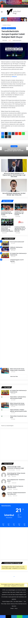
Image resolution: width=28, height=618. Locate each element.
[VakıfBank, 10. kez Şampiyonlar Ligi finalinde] (21, 207)
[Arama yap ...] (26, 12)
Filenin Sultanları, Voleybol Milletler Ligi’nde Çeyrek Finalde (18, 410)
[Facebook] (2, 133)
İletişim (12, 608)
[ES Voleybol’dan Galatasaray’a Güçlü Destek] (5, 255)
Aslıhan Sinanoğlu (11, 469)
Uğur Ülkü (10, 489)
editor (9, 476)
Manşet (9, 25)
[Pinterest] (16, 133)
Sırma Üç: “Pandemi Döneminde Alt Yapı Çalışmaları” (16, 493)
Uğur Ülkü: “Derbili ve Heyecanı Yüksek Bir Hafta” (15, 486)
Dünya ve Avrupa (11, 28)
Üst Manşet (14, 146)
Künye (16, 608)
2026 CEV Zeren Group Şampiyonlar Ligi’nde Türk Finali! (14, 149)
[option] (14, 148)
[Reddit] (20, 133)
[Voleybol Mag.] (14, 12)
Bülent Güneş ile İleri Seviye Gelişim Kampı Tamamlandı (17, 369)
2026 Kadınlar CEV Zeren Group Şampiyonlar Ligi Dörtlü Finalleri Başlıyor (7, 229)
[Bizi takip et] (26, 585)
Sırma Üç (9, 495)
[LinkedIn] (9, 133)
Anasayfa (4, 25)
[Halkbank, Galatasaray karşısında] (5, 249)
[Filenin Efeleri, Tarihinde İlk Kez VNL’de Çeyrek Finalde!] (5, 399)
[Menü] (2, 12)
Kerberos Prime (14, 603)
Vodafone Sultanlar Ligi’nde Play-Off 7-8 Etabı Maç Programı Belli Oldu (20, 229)
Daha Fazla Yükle (14, 376)
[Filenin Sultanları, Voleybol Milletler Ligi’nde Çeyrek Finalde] (5, 411)
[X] (6, 133)
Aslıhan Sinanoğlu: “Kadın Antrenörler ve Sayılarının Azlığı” (15, 467)
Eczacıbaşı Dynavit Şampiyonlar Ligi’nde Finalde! (6, 213)
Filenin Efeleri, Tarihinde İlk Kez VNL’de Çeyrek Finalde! (18, 397)
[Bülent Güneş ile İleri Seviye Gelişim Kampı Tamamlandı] (5, 370)
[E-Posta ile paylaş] (6, 136)
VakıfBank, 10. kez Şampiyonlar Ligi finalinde (19, 213)
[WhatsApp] (23, 133)
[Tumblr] (13, 133)
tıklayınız (14, 76)
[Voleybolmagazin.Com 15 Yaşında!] (5, 313)
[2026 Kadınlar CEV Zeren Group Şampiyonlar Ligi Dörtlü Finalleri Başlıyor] (7, 222)
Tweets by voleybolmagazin (7, 425)
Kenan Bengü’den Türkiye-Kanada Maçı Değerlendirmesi (16, 473)
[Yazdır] (9, 136)
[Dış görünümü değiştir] (23, 12)
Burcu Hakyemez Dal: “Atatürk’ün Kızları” (16, 480)
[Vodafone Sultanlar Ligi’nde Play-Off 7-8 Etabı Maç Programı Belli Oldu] (21, 222)
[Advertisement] (14, 445)
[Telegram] (2, 136)
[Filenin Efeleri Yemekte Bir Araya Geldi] (5, 418)
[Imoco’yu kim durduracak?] (5, 243)
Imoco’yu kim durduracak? (17, 242)
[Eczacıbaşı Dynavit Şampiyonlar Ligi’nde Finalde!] (7, 207)
